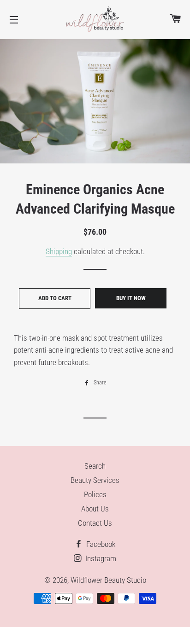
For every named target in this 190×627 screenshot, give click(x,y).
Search (95, 465)
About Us (95, 508)
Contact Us (95, 523)
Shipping (59, 251)
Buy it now (131, 298)
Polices (95, 494)
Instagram (99, 558)
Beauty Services (95, 480)
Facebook (99, 544)
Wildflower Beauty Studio (108, 580)
